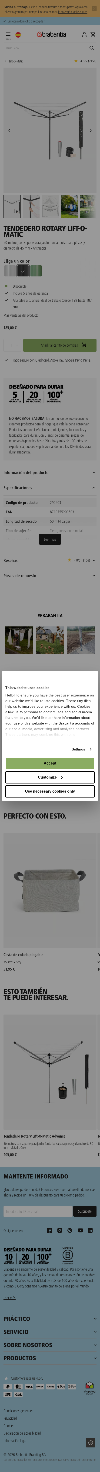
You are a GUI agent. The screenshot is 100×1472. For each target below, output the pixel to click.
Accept (50, 763)
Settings (78, 749)
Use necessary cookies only (50, 791)
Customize (47, 777)
